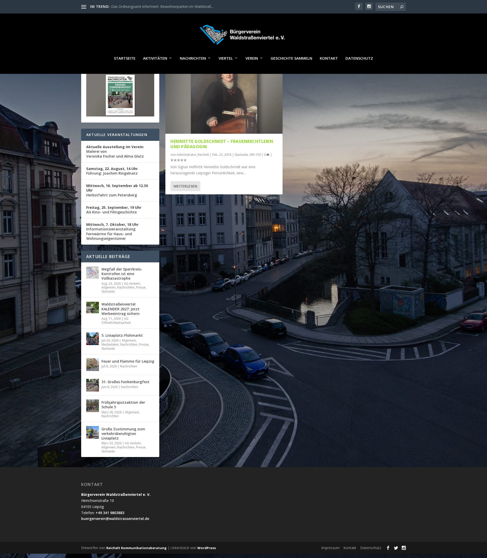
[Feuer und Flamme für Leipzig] (92, 364)
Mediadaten (110, 344)
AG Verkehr (132, 283)
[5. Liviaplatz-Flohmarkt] (92, 338)
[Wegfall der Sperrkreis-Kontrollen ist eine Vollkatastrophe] (92, 272)
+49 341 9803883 (110, 512)
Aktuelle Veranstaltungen (116, 134)
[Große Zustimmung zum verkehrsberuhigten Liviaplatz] (92, 432)
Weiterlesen (185, 186)
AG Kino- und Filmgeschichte (113, 209)
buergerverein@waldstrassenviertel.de (115, 518)
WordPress (206, 548)
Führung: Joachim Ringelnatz (112, 171)
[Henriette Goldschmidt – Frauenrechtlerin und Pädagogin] (224, 98)
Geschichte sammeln (291, 58)
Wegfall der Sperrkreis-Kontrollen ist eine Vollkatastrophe (121, 274)
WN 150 (255, 155)
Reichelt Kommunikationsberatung (136, 548)
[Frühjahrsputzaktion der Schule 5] (92, 405)
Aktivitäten (155, 58)
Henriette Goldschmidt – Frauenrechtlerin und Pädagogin (221, 144)
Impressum (330, 547)
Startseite (124, 58)
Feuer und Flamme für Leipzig (127, 361)
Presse (141, 287)
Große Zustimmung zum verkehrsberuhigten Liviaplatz (123, 434)
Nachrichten (193, 58)
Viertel (226, 58)
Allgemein (108, 287)
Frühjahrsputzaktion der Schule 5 (123, 404)
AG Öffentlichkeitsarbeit (116, 320)
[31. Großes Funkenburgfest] (92, 385)
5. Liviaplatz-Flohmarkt (122, 335)
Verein (252, 58)
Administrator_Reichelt (193, 155)
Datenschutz (359, 58)
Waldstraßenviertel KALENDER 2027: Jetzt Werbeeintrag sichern (120, 309)
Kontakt (329, 58)
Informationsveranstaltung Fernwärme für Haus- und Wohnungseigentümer (112, 231)
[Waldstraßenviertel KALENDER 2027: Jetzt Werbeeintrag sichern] (92, 307)
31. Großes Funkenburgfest (125, 381)
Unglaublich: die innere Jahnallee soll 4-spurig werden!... (155, 6)
